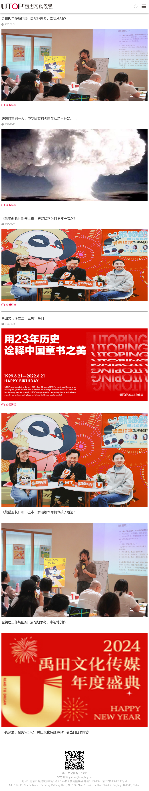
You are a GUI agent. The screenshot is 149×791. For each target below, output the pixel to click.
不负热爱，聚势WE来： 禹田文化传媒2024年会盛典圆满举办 (45, 732)
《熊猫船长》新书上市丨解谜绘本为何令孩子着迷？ (39, 218)
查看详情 (11, 105)
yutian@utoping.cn (80, 777)
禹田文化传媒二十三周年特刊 (22, 318)
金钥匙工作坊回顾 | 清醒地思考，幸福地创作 (33, 19)
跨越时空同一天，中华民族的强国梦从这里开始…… (39, 118)
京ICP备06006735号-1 (114, 781)
